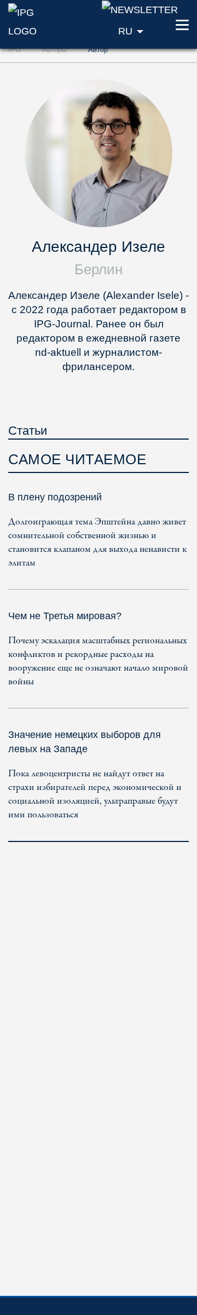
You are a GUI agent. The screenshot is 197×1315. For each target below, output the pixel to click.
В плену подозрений (55, 497)
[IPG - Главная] (32, 20)
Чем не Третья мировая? (64, 615)
